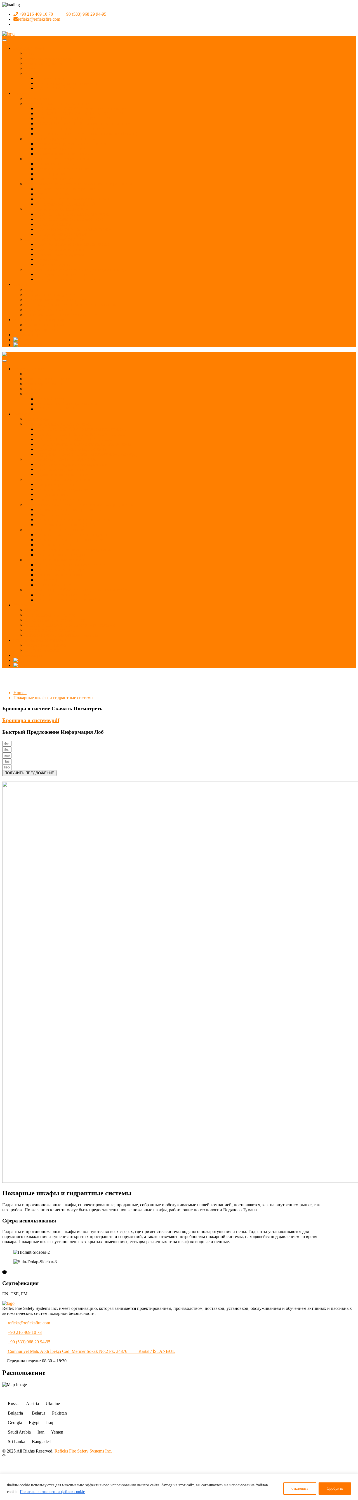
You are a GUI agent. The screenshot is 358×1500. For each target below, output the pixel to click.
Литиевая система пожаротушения (69, 189)
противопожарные (53, 264)
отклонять (299, 1488)
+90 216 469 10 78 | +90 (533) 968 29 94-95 (62, 14)
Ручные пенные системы (59, 178)
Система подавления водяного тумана (72, 214)
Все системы (37, 98)
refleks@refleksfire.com (39, 19)
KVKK (31, 73)
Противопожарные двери (60, 249)
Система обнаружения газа (61, 148)
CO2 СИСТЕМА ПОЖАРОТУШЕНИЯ (74, 118)
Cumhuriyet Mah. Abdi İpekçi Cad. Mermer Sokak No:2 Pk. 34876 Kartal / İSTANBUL (91, 1351)
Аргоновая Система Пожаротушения (71, 128)
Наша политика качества (48, 58)
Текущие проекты (42, 329)
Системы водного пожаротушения (58, 209)
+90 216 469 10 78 (25, 1332)
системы (21, 93)
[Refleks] (8, 354)
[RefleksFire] (8, 33)
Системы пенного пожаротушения (58, 158)
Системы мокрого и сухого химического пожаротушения (79, 183)
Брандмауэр (47, 259)
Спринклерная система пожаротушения (74, 229)
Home (20, 692)
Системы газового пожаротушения (58, 103)
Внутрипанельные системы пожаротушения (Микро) (86, 133)
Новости (33, 68)
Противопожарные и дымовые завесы (72, 244)
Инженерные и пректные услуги (56, 299)
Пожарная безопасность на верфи (68, 279)
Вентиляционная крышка (60, 254)
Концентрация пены (55, 163)
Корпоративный (28, 48)
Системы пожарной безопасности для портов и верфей (77, 269)
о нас (29, 53)
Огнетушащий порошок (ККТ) (65, 204)
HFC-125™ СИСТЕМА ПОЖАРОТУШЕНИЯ (80, 113)
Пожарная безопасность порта (64, 274)
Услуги (20, 284)
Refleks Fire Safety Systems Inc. (83, 1451)
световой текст (50, 78)
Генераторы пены (52, 173)
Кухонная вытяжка (54, 194)
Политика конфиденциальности (66, 83)
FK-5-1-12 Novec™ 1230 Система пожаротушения (83, 123)
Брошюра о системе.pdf (30, 720)
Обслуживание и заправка (50, 309)
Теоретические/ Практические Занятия (61, 314)
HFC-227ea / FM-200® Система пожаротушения (81, 108)
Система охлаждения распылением (69, 219)
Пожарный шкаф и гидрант (62, 234)
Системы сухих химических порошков (73, 199)
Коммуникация (28, 334)
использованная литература (39, 319)
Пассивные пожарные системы (54, 239)
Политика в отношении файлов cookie (52, 1492)
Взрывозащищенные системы (64, 153)
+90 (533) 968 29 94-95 (29, 1341)
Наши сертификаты (43, 63)
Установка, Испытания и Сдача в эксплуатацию (70, 304)
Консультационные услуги (50, 294)
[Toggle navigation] (4, 40)
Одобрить (335, 1488)
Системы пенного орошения (63, 168)
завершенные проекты (46, 324)
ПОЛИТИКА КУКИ (55, 88)
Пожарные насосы (53, 224)
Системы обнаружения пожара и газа (60, 138)
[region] (179, 1486)
